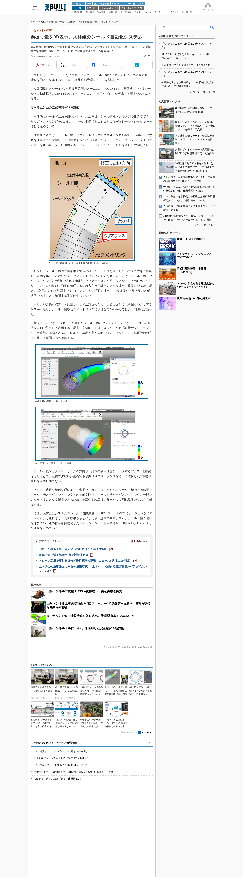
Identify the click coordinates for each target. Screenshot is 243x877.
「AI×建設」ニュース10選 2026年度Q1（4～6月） (60, 751)
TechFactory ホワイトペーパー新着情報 (54, 742)
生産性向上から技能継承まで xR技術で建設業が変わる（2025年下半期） (74, 771)
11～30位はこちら (206, 225)
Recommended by (129, 732)
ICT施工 (42, 21)
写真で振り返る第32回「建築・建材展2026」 (58, 778)
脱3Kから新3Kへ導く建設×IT (194, 298)
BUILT (33, 21)
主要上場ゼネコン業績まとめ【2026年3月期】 (186, 65)
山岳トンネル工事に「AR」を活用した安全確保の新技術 (85, 628)
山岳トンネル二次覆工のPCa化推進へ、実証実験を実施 (84, 591)
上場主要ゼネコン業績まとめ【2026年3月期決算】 (61, 758)
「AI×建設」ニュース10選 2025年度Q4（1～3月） (60, 765)
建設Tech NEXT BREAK (191, 239)
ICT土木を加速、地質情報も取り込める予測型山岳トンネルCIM (90, 615)
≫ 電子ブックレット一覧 (202, 92)
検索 (212, 27)
